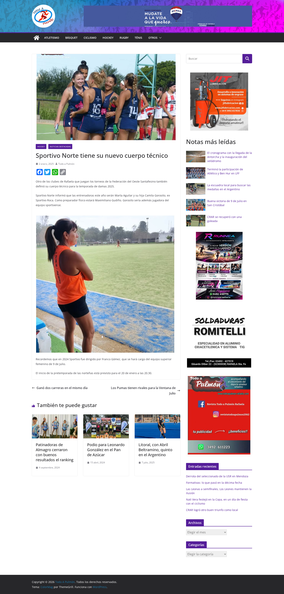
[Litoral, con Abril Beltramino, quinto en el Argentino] (157, 417)
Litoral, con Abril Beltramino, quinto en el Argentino (155, 449)
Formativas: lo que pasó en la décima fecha (214, 482)
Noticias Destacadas (60, 146)
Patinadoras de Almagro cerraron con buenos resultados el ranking (54, 452)
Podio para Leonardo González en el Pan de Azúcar (106, 449)
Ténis (138, 37)
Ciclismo (90, 37)
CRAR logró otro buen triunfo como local (212, 510)
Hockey (108, 37)
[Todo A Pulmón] (36, 37)
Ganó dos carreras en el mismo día (62, 388)
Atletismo (51, 37)
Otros (152, 37)
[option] (219, 101)
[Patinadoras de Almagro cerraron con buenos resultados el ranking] (54, 417)
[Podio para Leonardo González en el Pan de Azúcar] (106, 417)
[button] (159, 37)
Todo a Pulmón (66, 163)
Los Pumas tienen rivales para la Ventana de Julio (143, 391)
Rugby (124, 37)
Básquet (71, 37)
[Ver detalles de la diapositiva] (168, 16)
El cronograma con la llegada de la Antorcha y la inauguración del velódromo (229, 157)
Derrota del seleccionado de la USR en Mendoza (217, 476)
